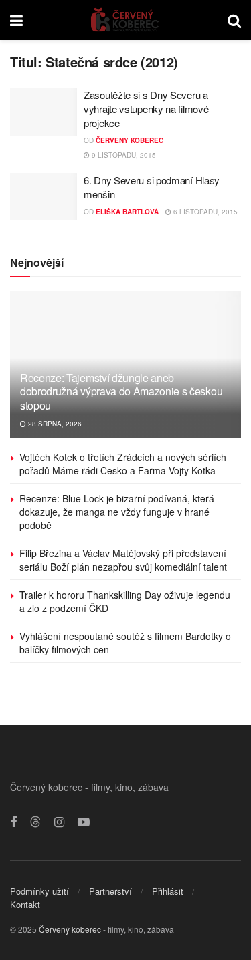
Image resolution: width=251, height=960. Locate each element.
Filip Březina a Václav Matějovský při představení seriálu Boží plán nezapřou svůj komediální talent (123, 559)
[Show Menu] (16, 20)
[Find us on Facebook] (13, 822)
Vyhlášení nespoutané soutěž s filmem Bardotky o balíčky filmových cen (125, 642)
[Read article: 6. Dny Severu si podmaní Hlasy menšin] (43, 197)
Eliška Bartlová (127, 211)
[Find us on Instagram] (59, 822)
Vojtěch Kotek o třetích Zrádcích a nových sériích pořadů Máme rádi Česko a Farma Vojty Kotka (122, 463)
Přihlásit (167, 891)
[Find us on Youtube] (84, 822)
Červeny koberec (129, 140)
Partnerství (110, 891)
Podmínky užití (39, 891)
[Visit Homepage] (125, 20)
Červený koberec (70, 929)
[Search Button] (234, 20)
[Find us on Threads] (35, 822)
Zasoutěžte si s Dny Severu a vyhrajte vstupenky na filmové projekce (146, 109)
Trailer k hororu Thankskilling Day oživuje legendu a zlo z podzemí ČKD (124, 601)
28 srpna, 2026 (54, 423)
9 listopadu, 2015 (123, 155)
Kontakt (25, 904)
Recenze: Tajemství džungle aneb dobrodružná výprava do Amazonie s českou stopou (121, 392)
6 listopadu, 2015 (204, 211)
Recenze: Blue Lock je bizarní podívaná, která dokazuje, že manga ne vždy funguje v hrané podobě (116, 511)
